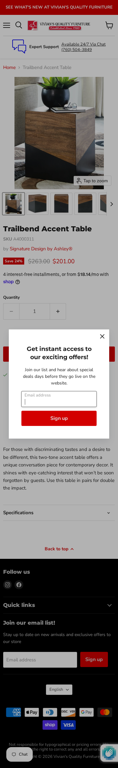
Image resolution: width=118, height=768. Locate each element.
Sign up (59, 418)
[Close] (102, 336)
